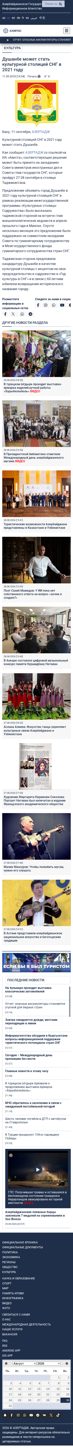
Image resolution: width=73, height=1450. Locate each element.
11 (19, 1388)
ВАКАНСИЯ (9, 1334)
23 (67, 1394)
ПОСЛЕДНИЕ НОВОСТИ (25, 980)
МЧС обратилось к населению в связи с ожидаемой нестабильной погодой (33, 1104)
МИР (5, 1288)
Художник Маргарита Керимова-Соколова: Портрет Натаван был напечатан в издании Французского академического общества (35, 800)
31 (10, 1405)
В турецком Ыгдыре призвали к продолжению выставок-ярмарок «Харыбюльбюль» (28, 1087)
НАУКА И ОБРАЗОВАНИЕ (18, 1278)
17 (10, 1394)
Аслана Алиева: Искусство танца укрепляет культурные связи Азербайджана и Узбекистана (35, 730)
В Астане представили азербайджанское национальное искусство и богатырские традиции (33, 936)
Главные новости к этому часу (26, 1071)
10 (10, 1388)
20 (38, 1394)
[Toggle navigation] (65, 31)
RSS (4, 1345)
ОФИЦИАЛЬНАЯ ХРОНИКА (20, 1242)
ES (27, 18)
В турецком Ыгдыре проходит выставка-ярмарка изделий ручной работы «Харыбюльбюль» (33, 387)
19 (29, 1394)
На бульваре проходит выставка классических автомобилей (28, 989)
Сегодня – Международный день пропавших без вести (28, 1057)
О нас (6, 1319)
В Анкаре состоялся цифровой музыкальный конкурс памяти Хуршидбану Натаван (36, 662)
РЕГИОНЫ (9, 1262)
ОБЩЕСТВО (9, 1267)
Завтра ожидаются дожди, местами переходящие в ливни (31, 1021)
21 (47, 1394)
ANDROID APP (11, 1350)
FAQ (4, 1340)
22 (58, 1394)
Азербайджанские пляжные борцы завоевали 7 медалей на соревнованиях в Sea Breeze (35, 1215)
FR (23, 18)
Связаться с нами (16, 1314)
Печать (33, 76)
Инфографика (12, 1298)
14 (47, 1388)
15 (58, 1388)
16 (67, 1388)
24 (10, 1400)
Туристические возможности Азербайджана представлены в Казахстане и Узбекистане (35, 526)
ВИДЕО (7, 1303)
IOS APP (7, 1355)
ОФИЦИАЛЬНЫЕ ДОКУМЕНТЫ (22, 1247)
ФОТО (6, 1308)
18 (19, 1394)
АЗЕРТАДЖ (41, 132)
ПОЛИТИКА (10, 1252)
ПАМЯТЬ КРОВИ (13, 1293)
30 (67, 1400)
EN (13, 18)
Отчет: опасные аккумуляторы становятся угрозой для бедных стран (35, 1005)
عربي (34, 18)
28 (47, 1400)
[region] (38, 1107)
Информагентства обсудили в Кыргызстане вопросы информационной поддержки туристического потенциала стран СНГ (36, 1039)
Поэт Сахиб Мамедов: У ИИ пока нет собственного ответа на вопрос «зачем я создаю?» (33, 594)
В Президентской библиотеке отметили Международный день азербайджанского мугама (34, 457)
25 (19, 1400)
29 (58, 1400)
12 (29, 1388)
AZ (3, 18)
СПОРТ (6, 1283)
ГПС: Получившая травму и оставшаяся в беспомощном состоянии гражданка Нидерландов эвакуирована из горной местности (37, 1197)
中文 (42, 18)
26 (29, 1400)
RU (8, 18)
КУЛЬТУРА (12, 48)
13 (38, 1388)
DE (18, 18)
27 (38, 1400)
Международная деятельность (26, 1324)
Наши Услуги (12, 1329)
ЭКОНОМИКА (11, 1257)
